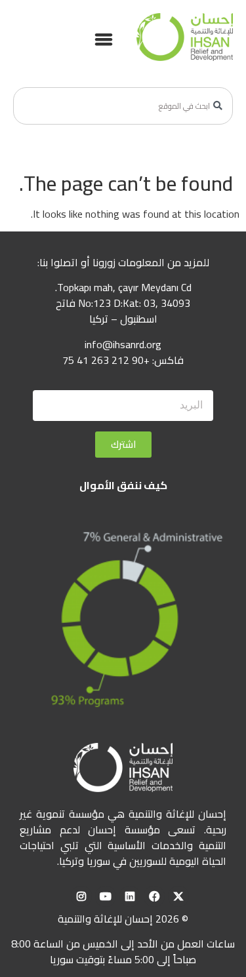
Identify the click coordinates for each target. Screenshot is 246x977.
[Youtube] (105, 896)
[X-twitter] (178, 896)
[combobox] (123, 106)
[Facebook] (154, 896)
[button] (103, 38)
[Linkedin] (129, 896)
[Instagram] (81, 896)
